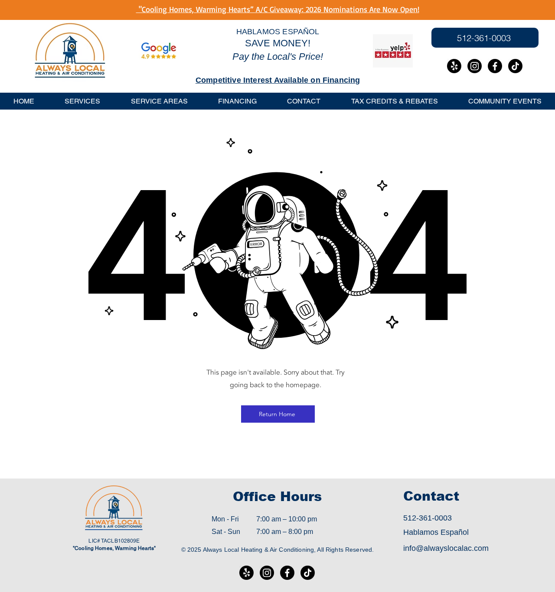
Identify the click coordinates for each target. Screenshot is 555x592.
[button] (159, 101)
